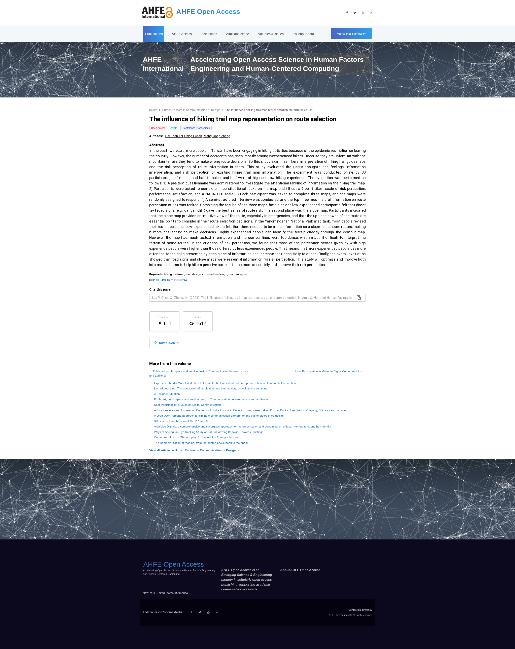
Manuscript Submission (351, 33)
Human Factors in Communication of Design (191, 110)
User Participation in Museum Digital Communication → (330, 371)
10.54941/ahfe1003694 (171, 280)
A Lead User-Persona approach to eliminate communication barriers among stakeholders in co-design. (219, 415)
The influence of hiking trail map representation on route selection (269, 110)
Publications (154, 34)
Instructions (209, 34)
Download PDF (170, 343)
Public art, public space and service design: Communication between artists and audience (211, 399)
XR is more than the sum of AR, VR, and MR (182, 421)
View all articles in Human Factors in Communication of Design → (194, 450)
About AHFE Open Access (300, 570)
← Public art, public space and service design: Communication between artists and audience (199, 373)
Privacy (367, 610)
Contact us (354, 610)
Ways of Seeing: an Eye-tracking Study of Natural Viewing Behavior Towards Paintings (208, 432)
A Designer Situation (167, 393)
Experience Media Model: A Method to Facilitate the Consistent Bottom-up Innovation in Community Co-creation (225, 383)
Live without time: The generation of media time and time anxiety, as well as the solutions (210, 388)
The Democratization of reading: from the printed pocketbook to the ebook (201, 442)
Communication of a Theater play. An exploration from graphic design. (198, 437)
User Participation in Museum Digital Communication (187, 404)
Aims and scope (237, 34)
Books (153, 110)
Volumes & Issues (271, 34)
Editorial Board (303, 34)
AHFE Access (182, 34)
